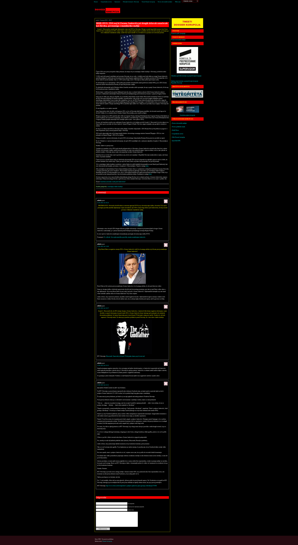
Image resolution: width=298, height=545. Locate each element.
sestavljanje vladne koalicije (115, 186)
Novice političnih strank (178, 127)
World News (175, 130)
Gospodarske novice (106, 1)
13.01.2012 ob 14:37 (103, 308)
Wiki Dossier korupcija (178, 137)
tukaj (147, 166)
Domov (96, 1)
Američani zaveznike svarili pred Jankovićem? (112, 182)
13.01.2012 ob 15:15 (103, 365)
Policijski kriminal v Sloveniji (131, 1)
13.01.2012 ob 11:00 (103, 246)
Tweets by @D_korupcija (178, 33)
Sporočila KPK (176, 141)
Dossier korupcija (107, 11)
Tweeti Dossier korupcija (148, 1)
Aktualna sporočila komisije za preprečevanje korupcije (186, 76)
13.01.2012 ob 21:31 (103, 385)
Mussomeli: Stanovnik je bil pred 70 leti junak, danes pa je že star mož (125, 356)
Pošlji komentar (103, 529)
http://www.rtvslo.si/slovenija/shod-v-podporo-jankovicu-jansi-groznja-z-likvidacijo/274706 (131, 486)
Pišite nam (178, 1)
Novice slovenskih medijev (165, 1)
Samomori (117, 1)
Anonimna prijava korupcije (187, 115)
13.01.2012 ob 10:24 (103, 202)
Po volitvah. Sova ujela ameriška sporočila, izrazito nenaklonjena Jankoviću (124, 237)
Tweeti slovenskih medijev (178, 40)
